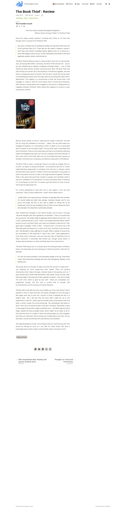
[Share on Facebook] (42, 349)
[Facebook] (17, 26)
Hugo (103, 506)
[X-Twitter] (19, 26)
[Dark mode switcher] (109, 4)
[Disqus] (46, 419)
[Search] (106, 4)
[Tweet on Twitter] (50, 349)
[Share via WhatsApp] (46, 349)
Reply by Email (22, 337)
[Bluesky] (24, 26)
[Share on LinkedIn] (35, 349)
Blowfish (108, 506)
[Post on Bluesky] (39, 349)
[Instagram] (22, 26)
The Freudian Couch (31, 4)
